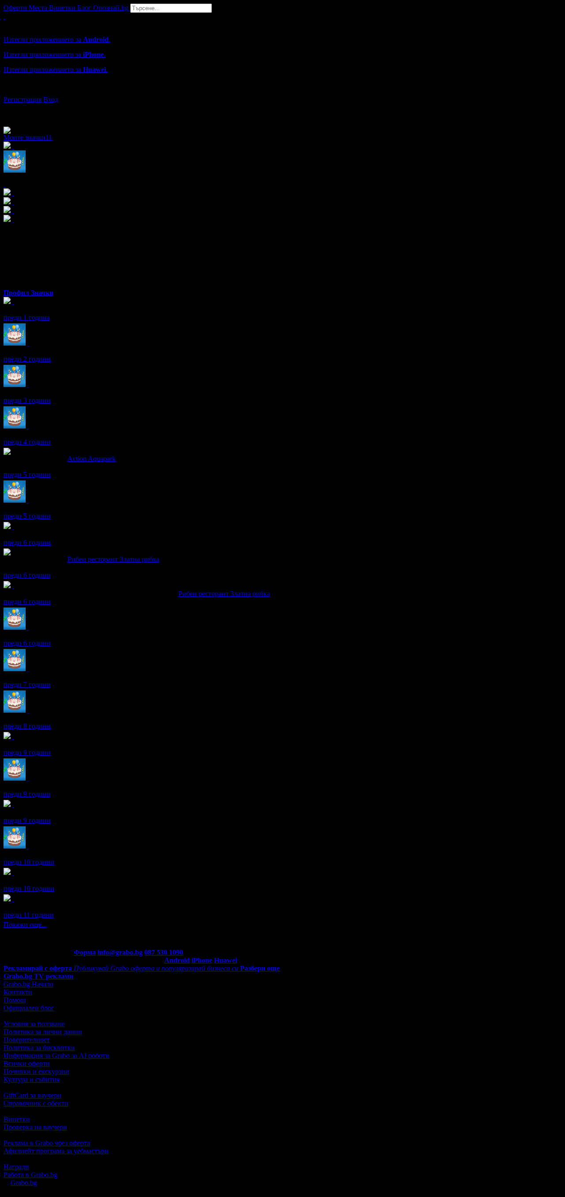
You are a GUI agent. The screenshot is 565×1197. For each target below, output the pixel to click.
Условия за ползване (34, 1024)
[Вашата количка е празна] (4, 16)
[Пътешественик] (13, 804)
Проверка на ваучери (35, 1127)
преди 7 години (27, 684)
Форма (85, 952)
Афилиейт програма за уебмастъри (56, 1151)
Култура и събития (32, 1079)
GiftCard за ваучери (32, 1095)
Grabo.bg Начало (28, 984)
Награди (16, 1167)
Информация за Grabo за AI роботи (56, 1055)
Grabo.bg (24, 1182)
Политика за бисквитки (39, 1047)
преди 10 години (29, 862)
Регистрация (22, 99)
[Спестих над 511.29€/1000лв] (13, 301)
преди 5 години (27, 474)
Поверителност (27, 1039)
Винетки (17, 1119)
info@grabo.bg (120, 952)
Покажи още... (25, 924)
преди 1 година (27, 317)
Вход (50, 99)
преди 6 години (27, 542)
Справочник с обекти (36, 1103)
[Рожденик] (28, 343)
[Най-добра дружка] (13, 736)
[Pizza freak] (13, 899)
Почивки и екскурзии (36, 1071)
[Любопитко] (13, 872)
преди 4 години (27, 442)
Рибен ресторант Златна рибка (113, 559)
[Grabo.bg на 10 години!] (13, 526)
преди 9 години (27, 752)
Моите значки (28, 137)
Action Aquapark (92, 458)
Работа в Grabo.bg (30, 1174)
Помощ (15, 1000)
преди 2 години (27, 359)
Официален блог (29, 1008)
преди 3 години (27, 400)
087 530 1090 (163, 952)
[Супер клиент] (13, 585)
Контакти (18, 992)
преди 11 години (29, 915)
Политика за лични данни (43, 1032)
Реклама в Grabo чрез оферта (47, 1143)
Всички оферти (27, 1063)
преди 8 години (27, 726)
